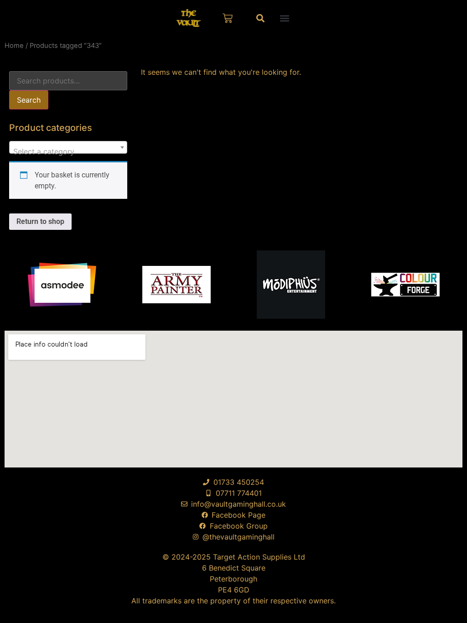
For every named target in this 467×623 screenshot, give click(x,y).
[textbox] (68, 151)
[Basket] (227, 18)
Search (29, 99)
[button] (284, 18)
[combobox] (68, 147)
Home (14, 46)
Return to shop (40, 221)
